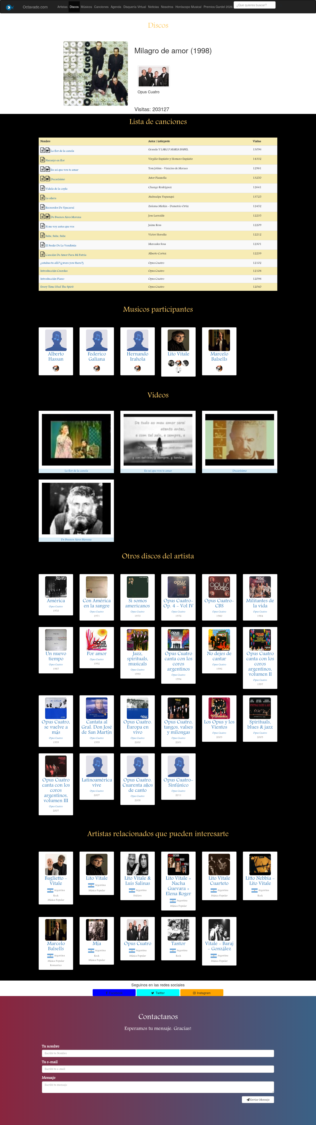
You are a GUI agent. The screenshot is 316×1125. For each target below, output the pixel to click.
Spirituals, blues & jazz (260, 725)
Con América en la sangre (97, 604)
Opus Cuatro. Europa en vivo (137, 727)
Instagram (203, 993)
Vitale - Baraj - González (219, 946)
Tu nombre (50, 1047)
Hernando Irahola (137, 357)
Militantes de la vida (260, 604)
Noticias (153, 7)
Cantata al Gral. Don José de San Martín (96, 727)
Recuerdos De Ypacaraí (60, 208)
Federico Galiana (97, 357)
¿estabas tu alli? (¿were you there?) (61, 263)
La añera (51, 198)
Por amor (97, 654)
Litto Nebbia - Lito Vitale (260, 881)
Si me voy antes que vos (60, 227)
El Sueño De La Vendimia (61, 246)
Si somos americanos (137, 604)
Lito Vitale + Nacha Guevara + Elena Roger (178, 886)
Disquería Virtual (134, 7)
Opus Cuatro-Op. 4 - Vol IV (178, 604)
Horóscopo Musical (188, 7)
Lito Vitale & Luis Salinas (137, 881)
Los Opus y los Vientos (219, 725)
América (56, 601)
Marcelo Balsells (219, 357)
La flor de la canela (62, 151)
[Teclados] (185, 363)
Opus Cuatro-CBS (219, 604)
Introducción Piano (52, 279)
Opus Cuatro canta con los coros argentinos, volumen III (56, 790)
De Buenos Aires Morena (66, 217)
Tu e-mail (50, 1062)
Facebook (115, 993)
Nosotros (167, 7)
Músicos (86, 7)
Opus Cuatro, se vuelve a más (56, 727)
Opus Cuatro (56, 606)
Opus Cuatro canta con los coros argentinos (178, 662)
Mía (97, 944)
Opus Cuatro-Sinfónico (178, 783)
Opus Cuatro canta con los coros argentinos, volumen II (260, 664)
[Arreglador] (178, 369)
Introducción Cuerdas (53, 271)
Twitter (160, 993)
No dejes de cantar (219, 656)
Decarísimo (58, 179)
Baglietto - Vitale (56, 881)
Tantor (178, 944)
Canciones (101, 7)
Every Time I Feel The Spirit (57, 287)
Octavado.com (35, 6)
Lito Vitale (178, 354)
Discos (74, 7)
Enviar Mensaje (260, 1100)
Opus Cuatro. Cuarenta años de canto (138, 785)
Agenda (116, 7)
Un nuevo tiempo (56, 656)
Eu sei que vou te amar (64, 170)
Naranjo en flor (55, 160)
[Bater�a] (171, 363)
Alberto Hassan (56, 357)
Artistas (62, 7)
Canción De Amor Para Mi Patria (66, 255)
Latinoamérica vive (97, 783)
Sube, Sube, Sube (56, 236)
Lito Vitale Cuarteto (219, 881)
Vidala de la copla (56, 189)
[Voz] (56, 368)
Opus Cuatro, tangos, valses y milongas (178, 727)
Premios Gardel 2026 (218, 7)
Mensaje (48, 1078)
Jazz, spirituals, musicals (137, 659)
